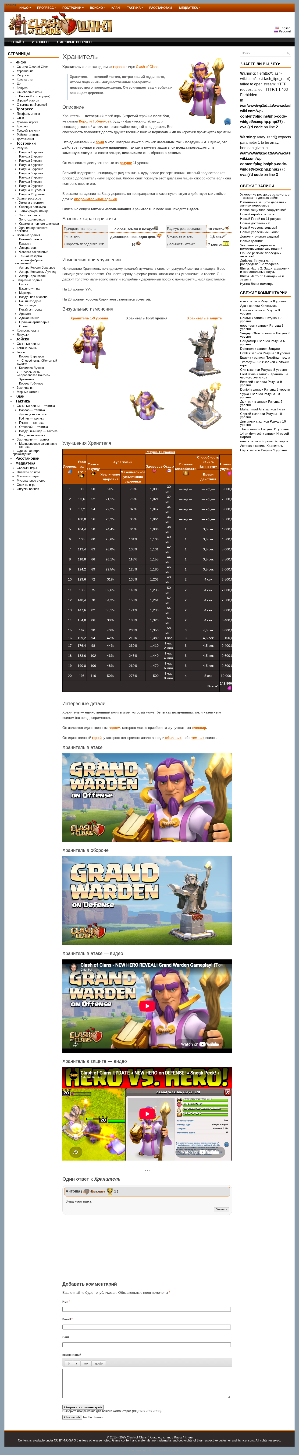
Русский (284, 31)
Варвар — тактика (32, 410)
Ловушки (23, 334)
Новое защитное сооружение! (263, 210)
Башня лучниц (29, 288)
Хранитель (26, 379)
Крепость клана (28, 330)
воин (100, 142)
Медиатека (189, 8)
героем (114, 728)
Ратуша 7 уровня (31, 177)
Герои (21, 352)
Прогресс (46, 8)
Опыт (20, 118)
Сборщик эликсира (32, 207)
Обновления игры (29, 92)
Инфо (25, 8)
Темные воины (27, 348)
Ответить (221, 1209)
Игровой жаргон (28, 100)
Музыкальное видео (31, 480)
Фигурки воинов (28, 489)
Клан (115, 8)
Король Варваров (31, 356)
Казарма (25, 243)
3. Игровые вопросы (74, 42)
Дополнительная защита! (259, 236)
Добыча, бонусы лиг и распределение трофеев (259, 262)
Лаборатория (28, 247)
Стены (23, 326)
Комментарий (71, 1355)
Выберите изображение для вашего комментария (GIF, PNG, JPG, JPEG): (112, 1411)
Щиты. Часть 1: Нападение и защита (262, 277)
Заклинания (25, 387)
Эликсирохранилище (34, 211)
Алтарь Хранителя (32, 276)
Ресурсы (23, 75)
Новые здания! (251, 241)
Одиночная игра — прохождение (28, 452)
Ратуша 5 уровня (31, 169)
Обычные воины (28, 344)
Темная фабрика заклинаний (29, 262)
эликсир (199, 728)
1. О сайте (16, 42)
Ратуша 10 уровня (32, 190)
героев (119, 67)
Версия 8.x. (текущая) (34, 96)
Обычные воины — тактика (36, 406)
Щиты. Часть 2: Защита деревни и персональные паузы (264, 269)
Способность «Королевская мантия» (33, 373)
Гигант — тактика (31, 422)
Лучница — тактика (32, 414)
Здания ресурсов (29, 198)
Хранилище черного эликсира (31, 229)
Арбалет (25, 313)
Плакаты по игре (28, 472)
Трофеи (22, 126)
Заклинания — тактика (33, 439)
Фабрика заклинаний (33, 252)
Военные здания (28, 235)
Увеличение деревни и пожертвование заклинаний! (261, 246)
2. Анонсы (40, 42)
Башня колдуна (30, 301)
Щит (20, 83)
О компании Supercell (32, 104)
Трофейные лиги (28, 130)
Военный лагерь (30, 239)
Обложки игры (27, 468)
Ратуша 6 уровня (31, 173)
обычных (173, 738)
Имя (66, 1301)
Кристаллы (24, 79)
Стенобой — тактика (33, 427)
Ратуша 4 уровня (31, 165)
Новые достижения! (255, 223)
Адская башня (29, 318)
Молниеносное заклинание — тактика (36, 445)
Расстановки (160, 8)
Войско (97, 8)
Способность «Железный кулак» (37, 362)
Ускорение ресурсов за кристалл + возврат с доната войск (265, 195)
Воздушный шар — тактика (38, 431)
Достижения (25, 139)
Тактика (135, 8)
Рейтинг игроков (28, 134)
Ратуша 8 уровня (31, 181)
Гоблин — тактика (31, 418)
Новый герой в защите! (257, 214)
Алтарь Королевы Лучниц (37, 271)
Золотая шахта (29, 215)
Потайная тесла (30, 309)
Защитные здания (29, 280)
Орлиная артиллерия (34, 322)
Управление (25, 71)
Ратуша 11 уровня (32, 194)
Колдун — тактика (32, 435)
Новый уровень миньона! (259, 232)
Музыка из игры (28, 476)
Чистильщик (28, 305)
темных (197, 738)
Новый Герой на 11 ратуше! (261, 218)
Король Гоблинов (31, 383)
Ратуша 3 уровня (31, 160)
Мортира (25, 292)
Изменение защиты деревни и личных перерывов (263, 203)
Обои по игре (26, 484)
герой (97, 738)
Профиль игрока (28, 113)
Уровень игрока (27, 122)
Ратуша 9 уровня (31, 186)
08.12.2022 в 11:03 (94, 1192)
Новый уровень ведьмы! (258, 227)
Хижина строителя (32, 202)
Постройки (73, 8)
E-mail (67, 1319)
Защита (22, 88)
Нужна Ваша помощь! (257, 284)
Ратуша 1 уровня (31, 152)
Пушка (23, 284)
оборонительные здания (95, 199)
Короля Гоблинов (94, 121)
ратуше (126, 163)
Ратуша (22, 148)
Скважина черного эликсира (39, 223)
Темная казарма (30, 256)
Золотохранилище (32, 219)
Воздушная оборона (33, 297)
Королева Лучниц (31, 368)
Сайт (65, 1337)
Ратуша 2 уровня (31, 156)
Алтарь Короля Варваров (37, 267)
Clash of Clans (147, 67)
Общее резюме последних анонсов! (260, 254)
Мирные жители (28, 392)
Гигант (282, 409)
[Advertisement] (147, 1249)
